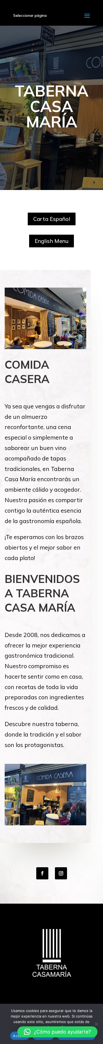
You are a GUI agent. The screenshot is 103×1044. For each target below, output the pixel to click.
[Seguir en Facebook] (42, 873)
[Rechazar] (96, 1024)
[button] (57, 1031)
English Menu (51, 240)
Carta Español (51, 218)
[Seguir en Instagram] (61, 873)
